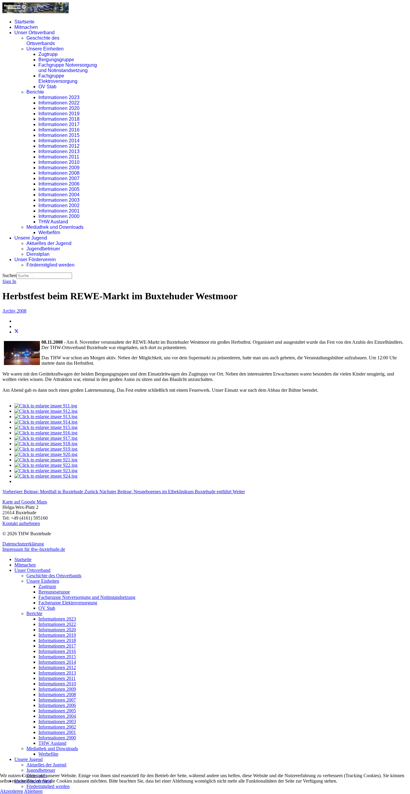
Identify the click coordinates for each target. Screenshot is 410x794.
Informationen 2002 (59, 205)
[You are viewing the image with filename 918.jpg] (45, 443)
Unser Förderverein (35, 259)
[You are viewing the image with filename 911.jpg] (45, 405)
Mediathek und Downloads (54, 227)
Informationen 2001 (59, 210)
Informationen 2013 (59, 151)
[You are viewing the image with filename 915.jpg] (45, 427)
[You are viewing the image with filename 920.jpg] (45, 454)
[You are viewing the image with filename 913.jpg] (45, 416)
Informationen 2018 (59, 119)
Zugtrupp (48, 54)
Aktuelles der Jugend (48, 243)
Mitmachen (26, 27)
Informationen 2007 (59, 178)
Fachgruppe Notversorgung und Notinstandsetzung (67, 67)
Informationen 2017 (59, 124)
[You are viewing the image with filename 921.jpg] (45, 459)
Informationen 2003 (59, 200)
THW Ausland (53, 221)
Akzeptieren (11, 791)
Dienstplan (38, 254)
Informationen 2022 (59, 102)
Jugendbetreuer (43, 248)
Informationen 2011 (58, 156)
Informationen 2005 (59, 189)
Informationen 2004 (59, 194)
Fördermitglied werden (50, 264)
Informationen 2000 (59, 216)
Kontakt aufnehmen (21, 523)
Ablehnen (33, 791)
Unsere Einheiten (45, 48)
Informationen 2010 (59, 162)
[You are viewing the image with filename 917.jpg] (45, 438)
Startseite (24, 21)
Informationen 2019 (59, 113)
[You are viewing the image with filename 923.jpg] (45, 470)
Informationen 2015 (59, 135)
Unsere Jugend (30, 237)
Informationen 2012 (59, 146)
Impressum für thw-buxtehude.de (33, 549)
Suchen (9, 275)
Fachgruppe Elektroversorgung (57, 78)
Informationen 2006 (59, 183)
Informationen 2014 (59, 140)
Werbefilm (49, 232)
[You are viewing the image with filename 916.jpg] (45, 432)
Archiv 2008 (14, 310)
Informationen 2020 (59, 108)
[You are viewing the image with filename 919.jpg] (45, 448)
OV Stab (47, 86)
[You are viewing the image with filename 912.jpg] (45, 411)
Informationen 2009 (59, 167)
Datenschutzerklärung (23, 543)
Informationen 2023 (59, 97)
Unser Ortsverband (34, 32)
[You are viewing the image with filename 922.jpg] (45, 465)
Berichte (35, 92)
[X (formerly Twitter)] (16, 331)
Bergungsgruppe (56, 59)
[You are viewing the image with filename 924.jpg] (45, 476)
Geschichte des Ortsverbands (42, 40)
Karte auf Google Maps (24, 501)
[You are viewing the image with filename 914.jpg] (45, 421)
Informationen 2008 (59, 173)
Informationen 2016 (59, 129)
